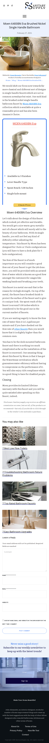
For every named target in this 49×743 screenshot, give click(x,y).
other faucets (21, 328)
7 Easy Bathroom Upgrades (24, 521)
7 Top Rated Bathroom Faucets (24, 493)
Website (5, 602)
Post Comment (24, 631)
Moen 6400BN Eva (32, 103)
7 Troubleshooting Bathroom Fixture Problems (24, 463)
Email (9, 589)
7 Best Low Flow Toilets (24, 438)
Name (9, 575)
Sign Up (24, 681)
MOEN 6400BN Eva (24, 123)
